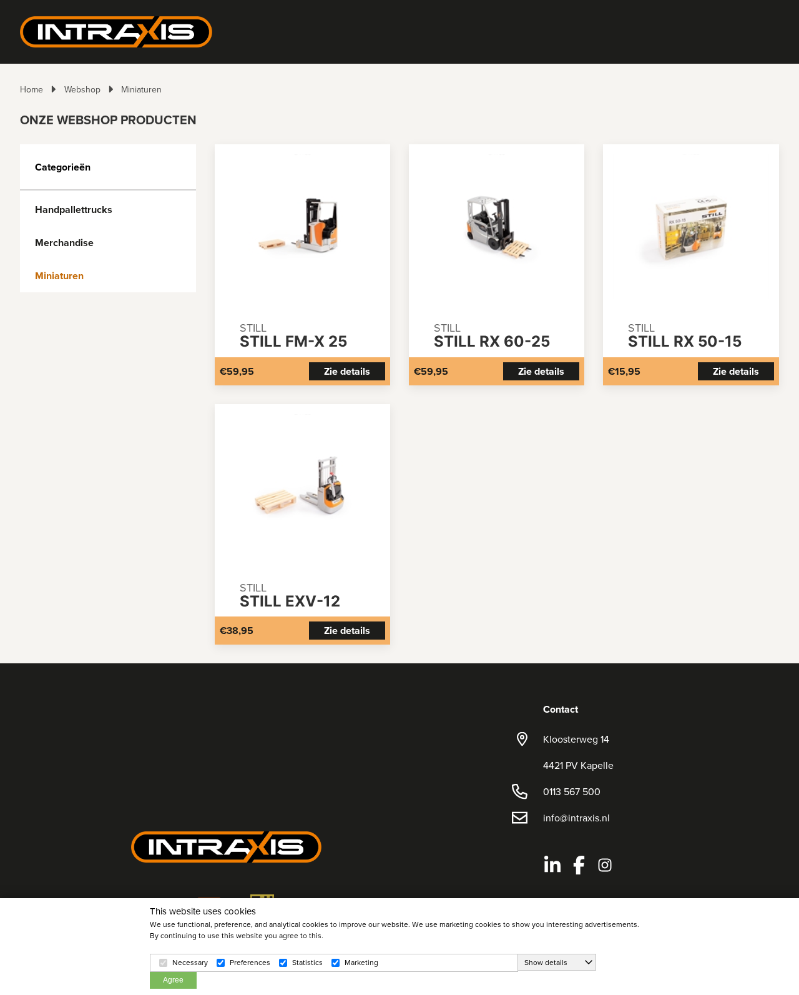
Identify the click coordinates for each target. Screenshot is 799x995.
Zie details (347, 371)
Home (31, 89)
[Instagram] (605, 865)
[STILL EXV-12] (302, 486)
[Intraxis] (116, 30)
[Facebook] (578, 865)
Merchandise (64, 242)
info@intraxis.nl (576, 817)
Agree (173, 980)
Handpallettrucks (73, 209)
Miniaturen (141, 89)
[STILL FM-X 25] (302, 226)
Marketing (361, 962)
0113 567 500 (571, 791)
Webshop (82, 89)
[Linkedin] (552, 865)
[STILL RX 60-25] (496, 226)
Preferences (250, 962)
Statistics (307, 962)
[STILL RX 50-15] (690, 226)
